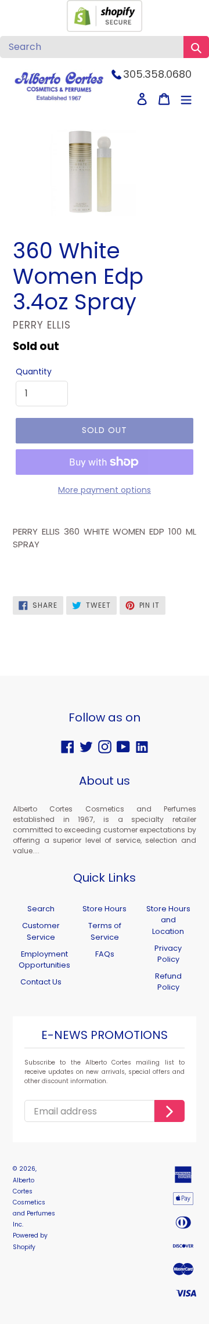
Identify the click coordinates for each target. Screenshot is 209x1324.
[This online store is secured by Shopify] (104, 28)
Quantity (34, 371)
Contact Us (41, 982)
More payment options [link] (104, 490)
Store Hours (104, 909)
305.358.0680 (157, 74)
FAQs (104, 954)
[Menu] (186, 99)
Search (41, 909)
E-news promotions (104, 1035)
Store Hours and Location (168, 920)
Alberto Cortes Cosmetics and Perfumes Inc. (34, 1202)
